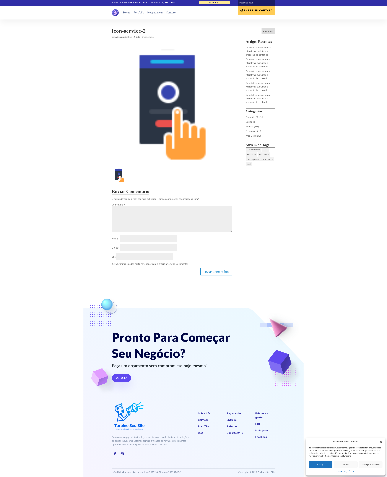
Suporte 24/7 (235, 433)
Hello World (264, 154)
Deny (345, 464)
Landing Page (253, 159)
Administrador (121, 36)
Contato (171, 12)
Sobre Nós (204, 413)
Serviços (203, 420)
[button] (380, 441)
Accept (320, 464)
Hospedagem (155, 12)
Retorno (232, 426)
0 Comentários (148, 36)
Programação (252, 131)
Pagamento (234, 413)
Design (249, 122)
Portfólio (138, 12)
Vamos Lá (121, 378)
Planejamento (267, 159)
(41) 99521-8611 (167, 2)
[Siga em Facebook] (115, 454)
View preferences (371, 464)
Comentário (118, 204)
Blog (200, 433)
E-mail (116, 247)
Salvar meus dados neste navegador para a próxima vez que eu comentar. (151, 264)
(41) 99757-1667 (173, 472)
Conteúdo (250, 117)
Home (126, 12)
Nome (116, 238)
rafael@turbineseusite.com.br (133, 2)
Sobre (351, 471)
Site (114, 256)
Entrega (232, 420)
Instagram (261, 430)
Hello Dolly (251, 154)
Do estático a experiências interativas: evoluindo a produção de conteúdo (259, 51)
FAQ (257, 424)
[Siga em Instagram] (122, 454)
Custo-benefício (253, 150)
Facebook (261, 437)
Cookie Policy (342, 471)
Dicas (265, 150)
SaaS (249, 164)
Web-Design (252, 135)
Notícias (250, 126)
